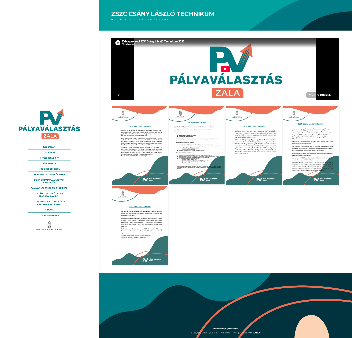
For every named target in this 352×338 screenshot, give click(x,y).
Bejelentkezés (231, 329)
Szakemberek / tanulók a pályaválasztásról (49, 203)
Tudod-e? (49, 152)
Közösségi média (49, 169)
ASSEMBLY (255, 333)
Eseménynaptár (49, 215)
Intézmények (48, 158)
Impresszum (218, 329)
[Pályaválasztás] (49, 123)
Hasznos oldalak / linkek (49, 174)
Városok (47, 163)
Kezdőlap (49, 147)
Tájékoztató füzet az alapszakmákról (49, 194)
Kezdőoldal (120, 19)
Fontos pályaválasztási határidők (49, 181)
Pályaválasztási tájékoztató (49, 188)
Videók (49, 209)
